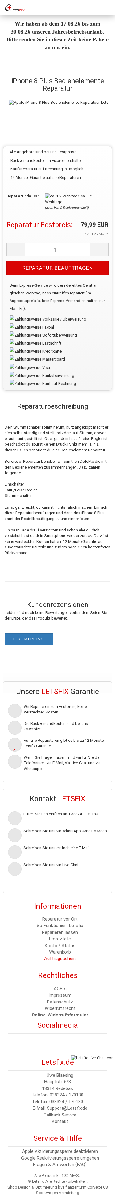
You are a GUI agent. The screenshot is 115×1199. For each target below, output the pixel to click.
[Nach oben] (17, 1189)
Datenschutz (60, 1002)
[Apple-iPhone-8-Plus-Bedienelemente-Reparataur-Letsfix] (61, 96)
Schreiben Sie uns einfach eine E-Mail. (56, 848)
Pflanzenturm (74, 1187)
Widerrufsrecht (60, 1008)
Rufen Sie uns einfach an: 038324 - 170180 (60, 814)
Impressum (59, 995)
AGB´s (60, 988)
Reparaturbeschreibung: (53, 406)
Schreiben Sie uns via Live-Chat (51, 864)
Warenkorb (60, 952)
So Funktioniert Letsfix (60, 925)
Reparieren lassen (60, 932)
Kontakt (60, 1121)
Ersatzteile (60, 939)
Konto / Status (60, 945)
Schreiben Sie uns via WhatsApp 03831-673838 (65, 831)
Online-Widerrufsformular (60, 1015)
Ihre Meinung (28, 639)
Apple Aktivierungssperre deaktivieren (60, 1151)
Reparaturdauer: (21, 196)
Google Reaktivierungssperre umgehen (60, 1158)
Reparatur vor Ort (60, 919)
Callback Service (60, 1115)
